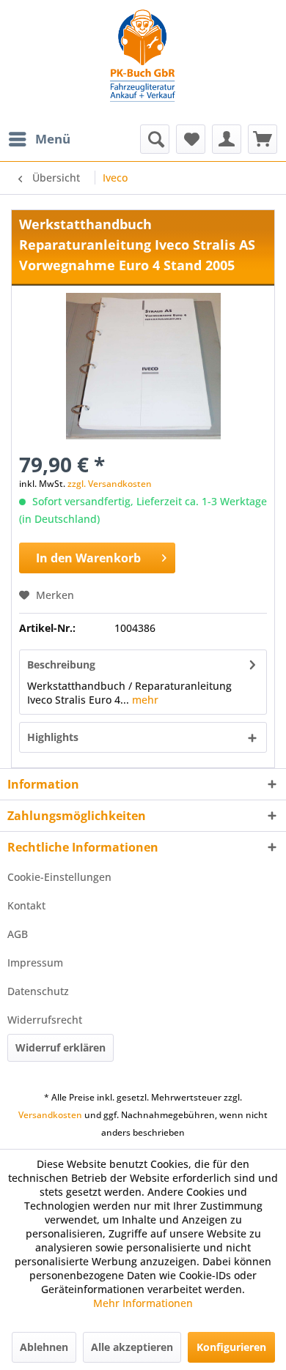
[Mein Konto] (226, 139)
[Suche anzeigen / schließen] (154, 139)
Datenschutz (38, 991)
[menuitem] (39, 139)
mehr (143, 700)
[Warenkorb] (262, 139)
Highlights (52, 737)
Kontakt (26, 905)
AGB (17, 934)
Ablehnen (44, 1347)
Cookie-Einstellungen (59, 877)
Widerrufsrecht (44, 1020)
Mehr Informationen (143, 1303)
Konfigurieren (231, 1347)
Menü (52, 138)
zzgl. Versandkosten (109, 483)
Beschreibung (61, 664)
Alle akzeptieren (132, 1347)
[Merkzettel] (190, 139)
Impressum (35, 962)
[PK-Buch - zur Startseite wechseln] (143, 62)
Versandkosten (50, 1115)
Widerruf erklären (60, 1047)
